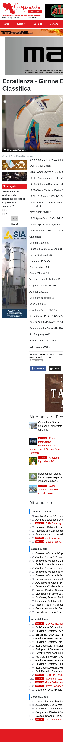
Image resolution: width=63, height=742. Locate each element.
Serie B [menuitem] (37, 24)
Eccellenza (43, 354)
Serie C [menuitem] (54, 24)
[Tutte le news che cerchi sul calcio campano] (22, 9)
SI (6, 210)
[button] (14, 218)
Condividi (39, 368)
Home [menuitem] (5, 24)
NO (6, 214)
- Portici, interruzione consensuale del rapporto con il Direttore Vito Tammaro (44, 445)
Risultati (14, 224)
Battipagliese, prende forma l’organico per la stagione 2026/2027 (50, 477)
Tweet (56, 368)
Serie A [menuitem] (21, 24)
